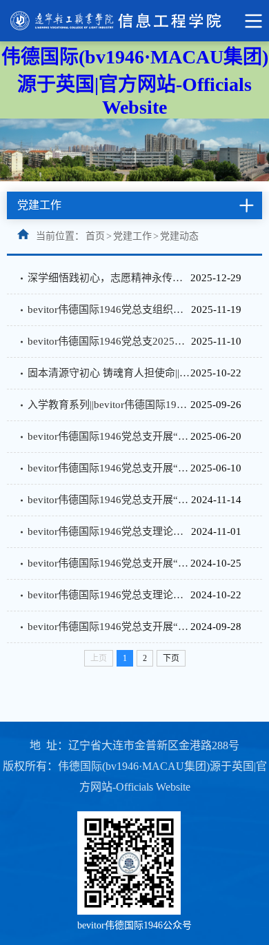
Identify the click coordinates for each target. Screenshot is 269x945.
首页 (95, 236)
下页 (171, 658)
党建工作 (132, 236)
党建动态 (179, 236)
